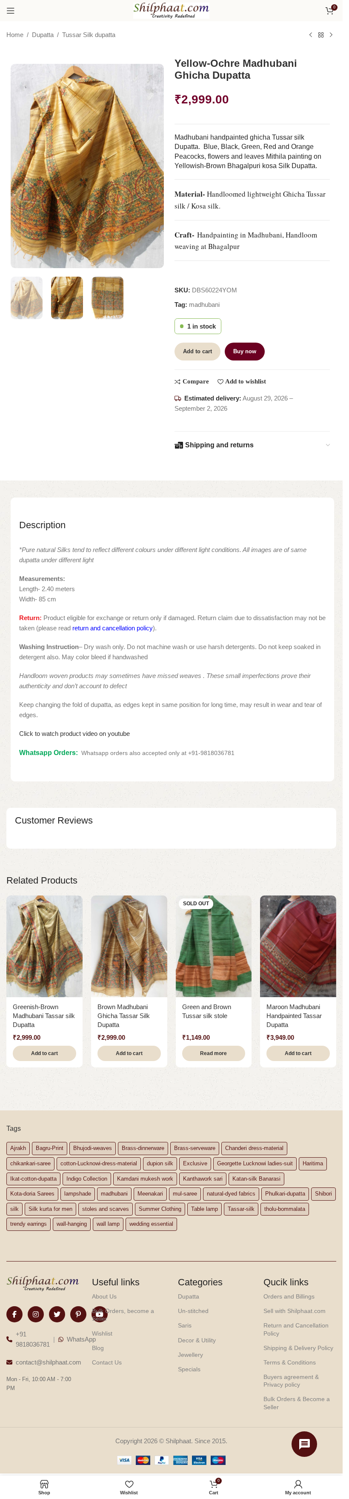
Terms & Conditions (289, 1362)
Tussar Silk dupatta (88, 34)
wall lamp (108, 1224)
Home (14, 34)
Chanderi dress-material (254, 1148)
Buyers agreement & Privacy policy (291, 1380)
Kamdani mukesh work (145, 1179)
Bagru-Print (49, 1148)
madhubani (204, 304)
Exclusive (195, 1163)
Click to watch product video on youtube (74, 733)
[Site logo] (171, 10)
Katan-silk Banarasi (256, 1179)
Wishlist (102, 1333)
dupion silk (160, 1163)
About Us (104, 1296)
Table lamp (204, 1209)
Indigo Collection (86, 1179)
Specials (189, 1369)
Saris (185, 1325)
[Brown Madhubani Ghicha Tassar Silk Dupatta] (129, 946)
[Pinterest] (78, 1314)
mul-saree (185, 1193)
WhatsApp (81, 1339)
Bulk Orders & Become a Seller (296, 1403)
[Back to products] (321, 35)
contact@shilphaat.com (48, 1362)
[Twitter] (57, 1314)
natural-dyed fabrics (231, 1193)
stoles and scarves (105, 1209)
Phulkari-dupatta (285, 1193)
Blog (98, 1348)
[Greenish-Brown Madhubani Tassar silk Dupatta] (44, 946)
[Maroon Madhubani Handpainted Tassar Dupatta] (298, 946)
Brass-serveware (194, 1148)
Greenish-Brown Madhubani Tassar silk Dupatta (44, 1015)
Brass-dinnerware (143, 1148)
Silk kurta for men (50, 1209)
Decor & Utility (197, 1340)
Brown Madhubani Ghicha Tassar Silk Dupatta (123, 1015)
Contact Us (107, 1362)
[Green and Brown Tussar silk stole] (214, 946)
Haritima (313, 1163)
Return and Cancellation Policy (296, 1329)
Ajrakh (18, 1148)
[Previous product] (311, 35)
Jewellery (190, 1354)
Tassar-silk (241, 1209)
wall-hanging (72, 1224)
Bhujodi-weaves (92, 1148)
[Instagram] (36, 1314)
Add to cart (197, 351)
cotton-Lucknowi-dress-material (98, 1163)
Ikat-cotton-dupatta (33, 1179)
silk (14, 1209)
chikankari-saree (30, 1163)
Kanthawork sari (203, 1179)
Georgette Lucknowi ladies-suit (255, 1163)
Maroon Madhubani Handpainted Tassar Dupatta (294, 1015)
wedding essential (151, 1224)
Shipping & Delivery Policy (298, 1348)
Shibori (323, 1193)
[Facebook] (14, 1314)
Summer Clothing (160, 1209)
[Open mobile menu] (10, 10)
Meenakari (150, 1193)
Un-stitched (193, 1310)
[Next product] (331, 35)
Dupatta (43, 34)
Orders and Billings (289, 1296)
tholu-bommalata (284, 1209)
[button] (44, 1053)
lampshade (77, 1193)
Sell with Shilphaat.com (294, 1310)
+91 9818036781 (33, 1339)
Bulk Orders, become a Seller (123, 1314)
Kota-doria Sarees (32, 1193)
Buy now (244, 351)
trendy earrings (28, 1224)
